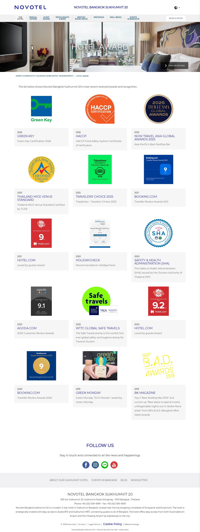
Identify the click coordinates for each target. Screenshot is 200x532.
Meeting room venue (81, 18)
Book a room (176, 18)
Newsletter (139, 480)
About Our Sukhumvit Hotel (69, 480)
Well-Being (116, 17)
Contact (82, 524)
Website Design (131, 524)
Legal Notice (94, 524)
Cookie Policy (112, 524)
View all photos (176, 65)
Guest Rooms (46, 18)
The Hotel (20, 18)
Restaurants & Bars (62, 18)
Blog (124, 480)
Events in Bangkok (133, 18)
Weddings (99, 17)
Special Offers (33, 18)
